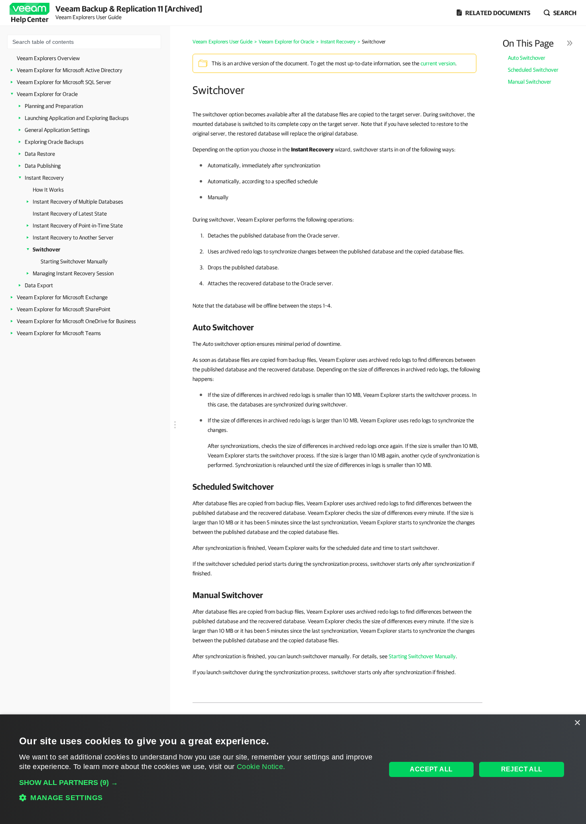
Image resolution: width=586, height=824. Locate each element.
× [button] (577, 723)
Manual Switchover (529, 81)
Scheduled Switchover (533, 70)
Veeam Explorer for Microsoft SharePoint (63, 309)
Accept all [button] (431, 769)
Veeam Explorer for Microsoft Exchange (62, 297)
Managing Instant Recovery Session (73, 273)
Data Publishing (43, 166)
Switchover (46, 249)
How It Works (48, 189)
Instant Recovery (44, 178)
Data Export (39, 285)
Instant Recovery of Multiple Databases (78, 201)
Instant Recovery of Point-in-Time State (78, 225)
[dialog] (293, 769)
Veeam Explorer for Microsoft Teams (59, 333)
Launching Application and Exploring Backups (77, 118)
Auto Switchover (526, 58)
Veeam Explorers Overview (48, 58)
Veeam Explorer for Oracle (47, 94)
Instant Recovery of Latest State (70, 213)
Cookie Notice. (261, 767)
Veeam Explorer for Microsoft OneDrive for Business (76, 321)
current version (438, 63)
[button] (197, 782)
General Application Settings (57, 130)
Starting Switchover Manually (74, 261)
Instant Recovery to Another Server (73, 237)
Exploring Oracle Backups (54, 142)
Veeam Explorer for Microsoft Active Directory (69, 70)
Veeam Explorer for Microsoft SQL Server (64, 82)
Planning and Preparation (54, 106)
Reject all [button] (522, 769)
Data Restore (40, 154)
